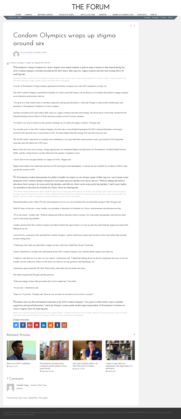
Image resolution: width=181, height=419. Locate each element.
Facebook (147, 17)
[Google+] (30, 325)
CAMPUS (28, 15)
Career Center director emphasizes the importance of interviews (119, 366)
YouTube (163, 17)
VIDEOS (153, 15)
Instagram (155, 17)
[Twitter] (16, 325)
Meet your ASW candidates (18, 363)
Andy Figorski (28, 52)
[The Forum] (90, 10)
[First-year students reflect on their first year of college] (87, 359)
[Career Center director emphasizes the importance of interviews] (120, 359)
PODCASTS (142, 15)
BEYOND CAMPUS (45, 15)
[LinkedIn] (43, 325)
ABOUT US (12, 17)
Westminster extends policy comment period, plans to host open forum (53, 366)
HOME (18, 15)
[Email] (64, 325)
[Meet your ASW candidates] (21, 359)
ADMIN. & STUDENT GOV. (123, 15)
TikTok (170, 17)
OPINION (102, 15)
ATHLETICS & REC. (66, 15)
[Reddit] (50, 325)
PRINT (20, 17)
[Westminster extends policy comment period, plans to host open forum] (54, 359)
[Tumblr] (57, 325)
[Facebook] (23, 325)
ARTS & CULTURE (88, 15)
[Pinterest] (37, 325)
